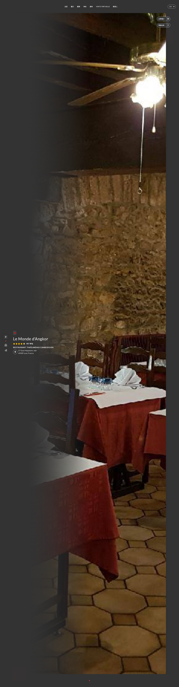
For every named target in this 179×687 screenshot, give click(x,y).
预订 (72, 6)
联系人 (115, 6)
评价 (85, 6)
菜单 (91, 6)
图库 (78, 6)
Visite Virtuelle (103, 6)
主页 (66, 6)
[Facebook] (5, 337)
